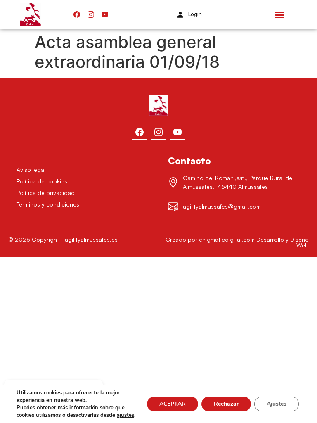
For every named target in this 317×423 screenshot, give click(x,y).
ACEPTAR (172, 404)
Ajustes (276, 404)
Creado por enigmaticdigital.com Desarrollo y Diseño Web (237, 242)
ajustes (125, 415)
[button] (280, 14)
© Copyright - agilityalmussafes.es (63, 239)
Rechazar (226, 404)
